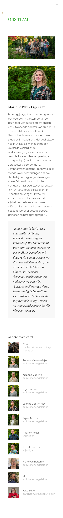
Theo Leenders (31, 447)
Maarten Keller (31, 432)
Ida (24, 476)
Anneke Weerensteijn (35, 360)
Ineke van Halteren (33, 461)
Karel (25, 344)
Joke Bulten (29, 490)
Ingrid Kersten (30, 389)
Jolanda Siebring (32, 374)
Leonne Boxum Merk (34, 403)
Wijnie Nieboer (31, 418)
